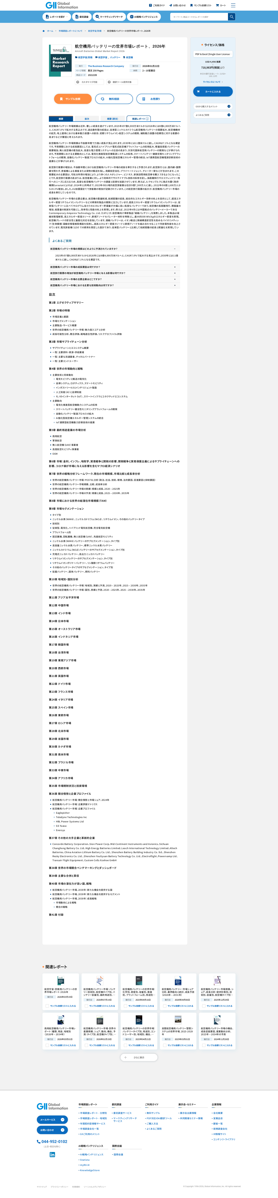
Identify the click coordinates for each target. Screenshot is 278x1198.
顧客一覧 (218, 1123)
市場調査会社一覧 (89, 1128)
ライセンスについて (211, 82)
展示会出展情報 (188, 1113)
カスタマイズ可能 (90, 82)
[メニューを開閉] (233, 5)
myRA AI (85, 1165)
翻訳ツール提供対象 (123, 82)
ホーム (50, 30)
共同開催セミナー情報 (191, 1118)
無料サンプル (153, 1113)
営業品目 (218, 1118)
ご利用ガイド (151, 1104)
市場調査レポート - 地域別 (93, 1118)
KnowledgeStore (90, 1170)
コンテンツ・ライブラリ (224, 1139)
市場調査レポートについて (70, 30)
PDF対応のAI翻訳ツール (159, 1118)
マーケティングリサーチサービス (125, 1119)
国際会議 (118, 1154)
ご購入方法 (152, 1123)
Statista (84, 1159)
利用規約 (76, 1186)
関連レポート (138, 118)
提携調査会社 (220, 1128)
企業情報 (216, 1104)
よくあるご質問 (154, 1128)
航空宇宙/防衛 (95, 30)
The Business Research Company (106, 66)
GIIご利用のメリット (90, 1134)
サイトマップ (42, 1186)
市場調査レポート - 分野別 (93, 1113)
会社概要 (218, 1113)
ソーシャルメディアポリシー (95, 1186)
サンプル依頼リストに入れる (63, 1005)
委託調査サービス (122, 1113)
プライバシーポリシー (59, 1186)
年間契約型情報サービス (92, 1123)
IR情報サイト (219, 1134)
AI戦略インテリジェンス (92, 1154)
